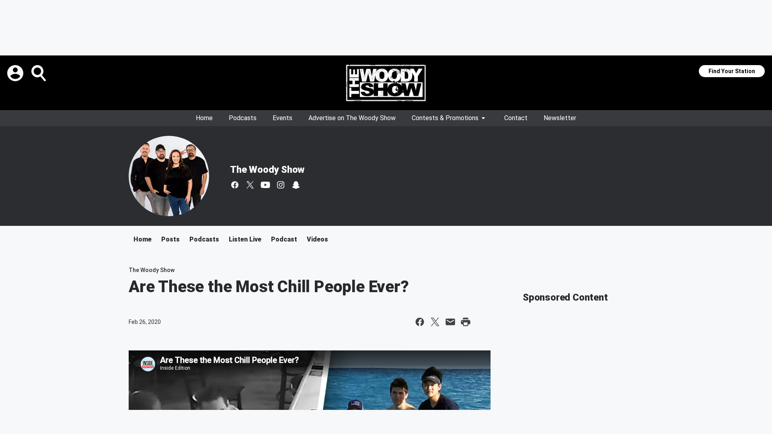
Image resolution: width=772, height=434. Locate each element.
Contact (516, 118)
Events (282, 118)
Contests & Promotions (445, 118)
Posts (170, 239)
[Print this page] (465, 322)
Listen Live (245, 239)
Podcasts (243, 118)
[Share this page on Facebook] (419, 322)
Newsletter (560, 118)
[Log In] (16, 73)
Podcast (284, 239)
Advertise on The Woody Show (352, 118)
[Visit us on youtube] (265, 185)
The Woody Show (267, 169)
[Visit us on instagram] (280, 185)
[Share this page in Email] (450, 322)
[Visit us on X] (250, 185)
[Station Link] (386, 83)
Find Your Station (731, 71)
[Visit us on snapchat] (296, 185)
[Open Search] (39, 73)
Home (204, 118)
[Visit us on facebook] (235, 185)
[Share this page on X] (435, 322)
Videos (317, 239)
